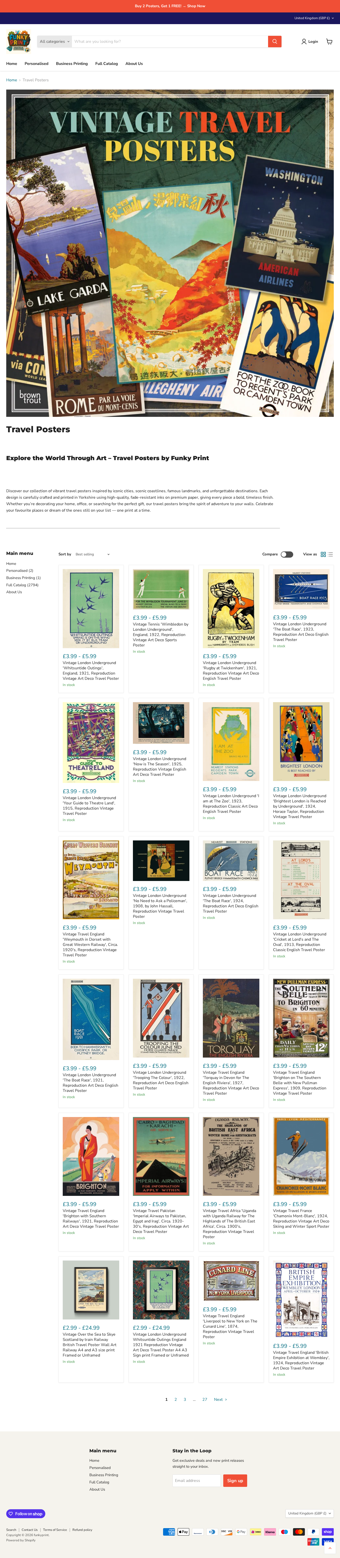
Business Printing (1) (23, 577)
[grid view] (323, 554)
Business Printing (72, 63)
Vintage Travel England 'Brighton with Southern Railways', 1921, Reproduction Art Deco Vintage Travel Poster (91, 1218)
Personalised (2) (19, 570)
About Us (134, 63)
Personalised (37, 63)
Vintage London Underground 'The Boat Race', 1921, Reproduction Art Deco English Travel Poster (90, 1082)
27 (204, 1399)
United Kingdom (312, 18)
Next (219, 1399)
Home (11, 63)
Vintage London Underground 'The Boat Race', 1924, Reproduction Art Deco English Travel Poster (230, 903)
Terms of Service (55, 1530)
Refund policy (82, 1530)
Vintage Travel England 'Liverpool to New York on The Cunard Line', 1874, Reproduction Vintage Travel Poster (230, 1326)
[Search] (275, 41)
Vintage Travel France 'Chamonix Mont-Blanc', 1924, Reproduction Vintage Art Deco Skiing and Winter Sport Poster (301, 1218)
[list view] (330, 554)
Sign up (235, 1481)
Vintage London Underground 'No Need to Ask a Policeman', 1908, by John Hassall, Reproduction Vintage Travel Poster (160, 906)
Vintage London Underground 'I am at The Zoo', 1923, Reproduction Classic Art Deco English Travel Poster (231, 803)
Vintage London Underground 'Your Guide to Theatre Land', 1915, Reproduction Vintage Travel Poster (89, 805)
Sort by (64, 554)
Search (11, 1530)
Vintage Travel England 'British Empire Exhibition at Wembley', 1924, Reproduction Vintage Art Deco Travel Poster (301, 1360)
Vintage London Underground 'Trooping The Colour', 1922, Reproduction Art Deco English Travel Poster (160, 1080)
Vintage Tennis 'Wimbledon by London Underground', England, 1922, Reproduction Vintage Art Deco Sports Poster (160, 635)
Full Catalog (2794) (22, 585)
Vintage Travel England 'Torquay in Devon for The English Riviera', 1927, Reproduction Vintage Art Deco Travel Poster (231, 1083)
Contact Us (30, 1530)
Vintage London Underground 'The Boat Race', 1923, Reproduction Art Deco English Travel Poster (301, 631)
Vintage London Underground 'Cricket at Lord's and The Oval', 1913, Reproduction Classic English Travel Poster (299, 942)
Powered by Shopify (21, 1540)
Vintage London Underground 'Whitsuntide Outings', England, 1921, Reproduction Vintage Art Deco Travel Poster (91, 670)
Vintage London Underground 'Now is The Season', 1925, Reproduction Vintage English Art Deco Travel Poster (159, 766)
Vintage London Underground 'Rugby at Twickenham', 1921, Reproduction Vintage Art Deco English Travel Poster (231, 670)
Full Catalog (106, 63)
